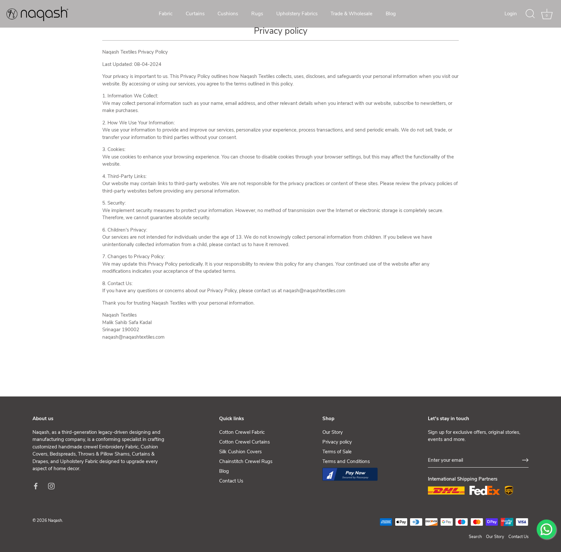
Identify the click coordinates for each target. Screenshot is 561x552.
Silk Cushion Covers (240, 451)
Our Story (332, 432)
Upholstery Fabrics (297, 13)
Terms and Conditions (346, 461)
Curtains (195, 13)
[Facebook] (35, 486)
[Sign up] (525, 460)
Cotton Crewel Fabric (242, 432)
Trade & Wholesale (351, 13)
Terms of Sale (337, 451)
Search (475, 537)
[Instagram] (51, 486)
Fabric (165, 13)
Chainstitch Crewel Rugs (245, 461)
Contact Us (231, 481)
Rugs (257, 13)
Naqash (55, 520)
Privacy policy (337, 442)
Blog (391, 13)
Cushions (228, 13)
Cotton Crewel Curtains (244, 442)
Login (511, 13)
